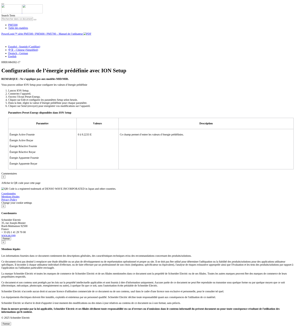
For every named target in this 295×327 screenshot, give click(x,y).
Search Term (8, 15)
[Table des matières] (2, 37)
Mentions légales (10, 196)
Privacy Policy (9, 199)
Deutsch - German (18, 53)
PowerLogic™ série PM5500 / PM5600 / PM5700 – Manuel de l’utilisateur (42, 33)
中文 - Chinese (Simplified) (23, 49)
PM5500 (13, 24)
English (12, 56)
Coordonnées (8, 193)
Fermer (6, 238)
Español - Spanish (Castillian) (24, 46)
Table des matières (18, 28)
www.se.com (8, 235)
